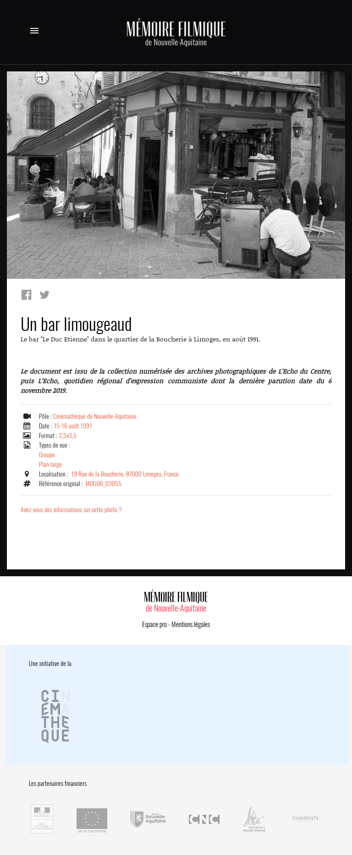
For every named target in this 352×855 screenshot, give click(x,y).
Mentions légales (190, 624)
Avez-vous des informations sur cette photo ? (71, 509)
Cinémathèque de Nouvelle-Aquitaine (95, 416)
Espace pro (154, 624)
